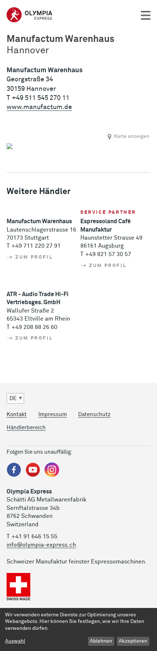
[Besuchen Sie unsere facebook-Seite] (14, 475)
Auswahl (15, 641)
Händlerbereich (26, 427)
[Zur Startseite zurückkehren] (29, 12)
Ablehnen (101, 641)
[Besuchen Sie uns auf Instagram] (52, 475)
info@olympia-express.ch (41, 545)
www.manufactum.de (39, 107)
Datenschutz (94, 414)
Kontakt (17, 414)
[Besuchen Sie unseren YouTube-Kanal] (33, 475)
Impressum (52, 414)
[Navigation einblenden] (145, 15)
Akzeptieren (133, 641)
